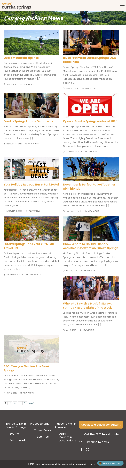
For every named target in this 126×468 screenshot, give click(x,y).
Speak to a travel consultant (101, 425)
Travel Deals (42, 430)
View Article (29, 84)
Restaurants (18, 440)
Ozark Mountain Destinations (67, 437)
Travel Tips (41, 436)
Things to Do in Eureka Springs (16, 425)
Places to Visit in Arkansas (66, 425)
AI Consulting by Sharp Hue (85, 464)
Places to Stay (39, 423)
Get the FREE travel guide (101, 434)
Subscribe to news (96, 442)
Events (14, 433)
